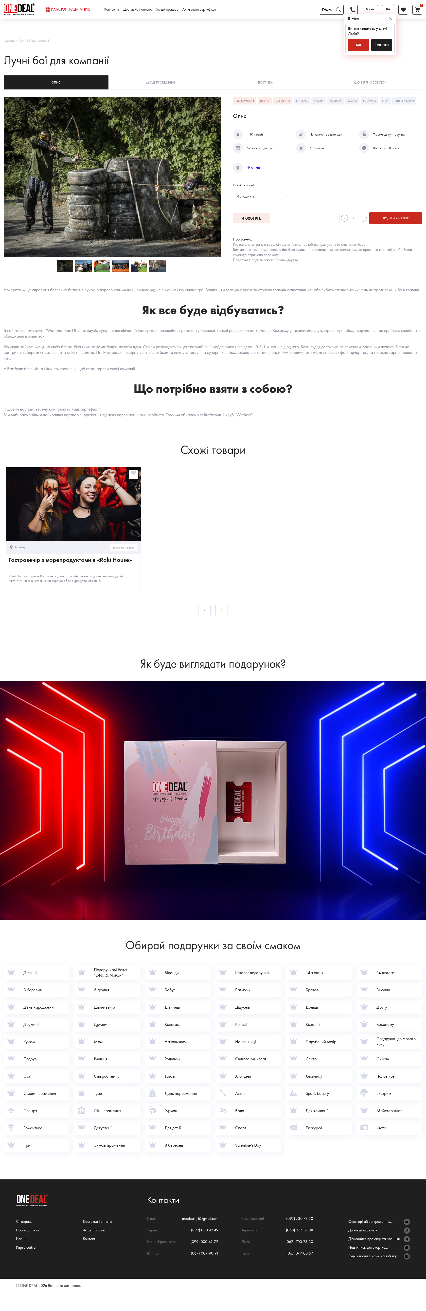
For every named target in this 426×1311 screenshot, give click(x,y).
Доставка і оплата (137, 9)
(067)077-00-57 (299, 1253)
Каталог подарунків (70, 9)
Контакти (111, 9)
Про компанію (27, 1230)
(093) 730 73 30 (299, 1218)
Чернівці (253, 168)
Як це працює (167, 9)
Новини (22, 1238)
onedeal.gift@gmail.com (200, 1218)
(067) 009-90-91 (204, 1253)
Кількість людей (244, 185)
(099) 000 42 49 (204, 1230)
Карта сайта (26, 1247)
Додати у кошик (396, 218)
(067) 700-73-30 (299, 1241)
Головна (9, 40)
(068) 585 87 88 (299, 1230)
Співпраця (24, 1221)
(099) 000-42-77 (204, 1241)
